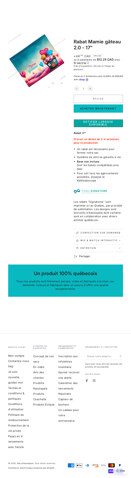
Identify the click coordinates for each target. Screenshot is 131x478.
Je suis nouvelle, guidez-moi (15, 377)
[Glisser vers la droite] (61, 83)
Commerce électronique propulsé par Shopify (31, 468)
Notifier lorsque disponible (98, 123)
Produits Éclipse (44, 404)
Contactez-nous (18, 361)
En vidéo (39, 367)
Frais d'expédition (83, 66)
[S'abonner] (121, 356)
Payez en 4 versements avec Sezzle (16, 442)
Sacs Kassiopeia (25, 463)
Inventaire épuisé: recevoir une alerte (69, 372)
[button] (98, 61)
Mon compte (16, 355)
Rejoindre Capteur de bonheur (65, 399)
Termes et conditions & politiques (16, 393)
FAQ (10, 366)
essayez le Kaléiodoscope (91, 178)
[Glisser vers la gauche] (53, 83)
